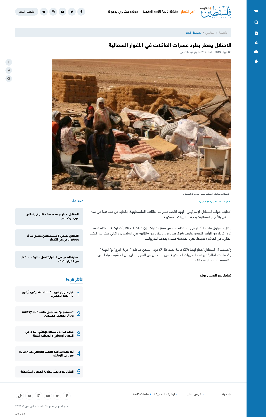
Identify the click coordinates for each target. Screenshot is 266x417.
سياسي (210, 33)
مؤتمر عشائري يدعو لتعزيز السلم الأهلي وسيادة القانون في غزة (112, 11)
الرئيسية (223, 33)
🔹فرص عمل (196, 394)
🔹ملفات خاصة (142, 394)
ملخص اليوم (26, 12)
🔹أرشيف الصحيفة (166, 394)
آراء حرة (226, 394)
